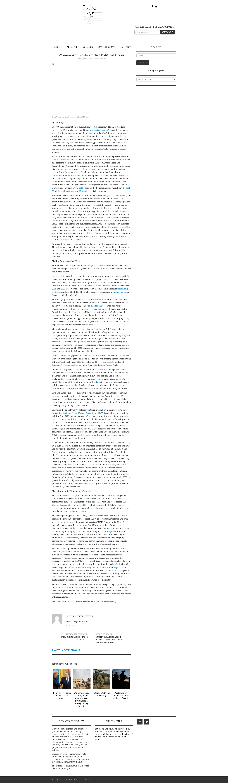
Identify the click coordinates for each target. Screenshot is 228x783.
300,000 (97, 130)
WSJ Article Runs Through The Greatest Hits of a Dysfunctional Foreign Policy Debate (82, 699)
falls (98, 382)
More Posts (72, 626)
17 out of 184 (78, 188)
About (58, 47)
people (103, 130)
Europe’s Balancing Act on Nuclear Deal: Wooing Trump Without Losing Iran (109, 639)
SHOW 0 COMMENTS (66, 649)
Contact (126, 47)
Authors (87, 47)
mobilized (74, 160)
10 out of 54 (84, 191)
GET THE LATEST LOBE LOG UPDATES (154, 27)
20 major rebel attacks (98, 286)
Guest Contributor (97, 59)
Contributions (107, 47)
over (91, 130)
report (117, 567)
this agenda (111, 531)
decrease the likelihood (73, 385)
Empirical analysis (96, 265)
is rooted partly (94, 329)
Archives (72, 47)
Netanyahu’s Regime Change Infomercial (74, 638)
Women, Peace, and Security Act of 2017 (70, 505)
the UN (120, 396)
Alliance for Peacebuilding (105, 601)
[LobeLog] (92, 15)
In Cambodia (125, 356)
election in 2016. (98, 306)
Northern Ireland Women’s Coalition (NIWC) (83, 413)
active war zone (121, 292)
